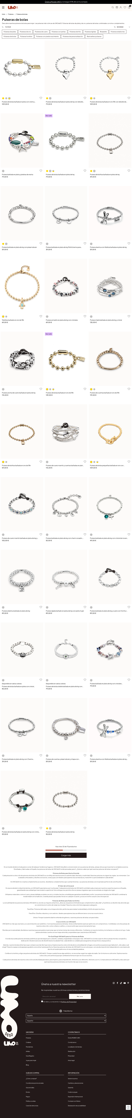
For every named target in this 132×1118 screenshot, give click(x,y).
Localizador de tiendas (75, 1047)
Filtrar (8, 27)
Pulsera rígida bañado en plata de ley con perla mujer (65, 611)
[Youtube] (124, 983)
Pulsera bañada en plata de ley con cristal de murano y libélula (109, 538)
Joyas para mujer (31, 1060)
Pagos (28, 1096)
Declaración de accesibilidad (77, 1105)
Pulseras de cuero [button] (41, 32)
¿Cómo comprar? (31, 1078)
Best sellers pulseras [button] (94, 36)
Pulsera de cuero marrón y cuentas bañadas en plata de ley (65, 466)
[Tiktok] (121, 983)
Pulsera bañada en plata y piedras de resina (17, 174)
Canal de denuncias (32, 1105)
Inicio (4, 14)
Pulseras (11, 14)
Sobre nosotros (73, 1078)
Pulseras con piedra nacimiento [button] (47, 36)
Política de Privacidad (68, 1001)
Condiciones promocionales (35, 1083)
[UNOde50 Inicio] (13, 7)
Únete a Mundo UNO (53, 2)
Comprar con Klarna (74, 1101)
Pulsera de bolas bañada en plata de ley (60, 174)
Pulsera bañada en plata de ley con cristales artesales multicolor (106, 684)
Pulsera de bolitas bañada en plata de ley (105, 174)
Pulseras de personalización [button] (73, 36)
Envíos (28, 1092)
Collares (28, 1042)
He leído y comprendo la (59, 1001)
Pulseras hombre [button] (26, 36)
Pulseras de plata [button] (10, 32)
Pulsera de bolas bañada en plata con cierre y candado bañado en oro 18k (18, 102)
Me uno (80, 996)
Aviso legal (71, 1060)
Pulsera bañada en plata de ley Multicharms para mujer (63, 247)
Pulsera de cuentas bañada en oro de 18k (104, 393)
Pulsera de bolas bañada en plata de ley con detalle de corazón (64, 102)
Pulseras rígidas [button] (90, 32)
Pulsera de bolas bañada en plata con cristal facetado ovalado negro (18, 686)
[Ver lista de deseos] (124, 7)
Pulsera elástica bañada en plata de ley (16, 611)
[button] (120, 7)
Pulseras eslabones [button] (118, 32)
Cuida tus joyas (72, 1092)
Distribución (71, 1051)
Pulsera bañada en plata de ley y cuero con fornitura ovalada (108, 611)
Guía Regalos (30, 1056)
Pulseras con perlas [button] (59, 32)
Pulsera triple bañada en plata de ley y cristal (106, 320)
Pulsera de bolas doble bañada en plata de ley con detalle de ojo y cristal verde (64, 686)
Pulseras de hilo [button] (75, 32)
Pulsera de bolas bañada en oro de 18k (60, 393)
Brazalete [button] (103, 32)
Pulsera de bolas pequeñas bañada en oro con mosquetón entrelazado (106, 466)
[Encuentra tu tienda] (116, 7)
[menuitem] (5, 14)
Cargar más (66, 855)
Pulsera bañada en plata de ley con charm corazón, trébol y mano (64, 538)
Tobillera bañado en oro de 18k (13, 320)
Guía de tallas (30, 1087)
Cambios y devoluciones (75, 1083)
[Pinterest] (128, 983)
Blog (27, 1065)
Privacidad (71, 1056)
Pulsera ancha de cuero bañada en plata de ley (18, 393)
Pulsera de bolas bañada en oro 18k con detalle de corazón (108, 102)
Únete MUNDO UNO (74, 1038)
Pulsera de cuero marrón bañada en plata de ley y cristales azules (19, 538)
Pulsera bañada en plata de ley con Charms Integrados (17, 759)
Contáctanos (72, 1042)
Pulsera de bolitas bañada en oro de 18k (16, 465)
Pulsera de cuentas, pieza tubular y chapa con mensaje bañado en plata (62, 759)
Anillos (28, 1051)
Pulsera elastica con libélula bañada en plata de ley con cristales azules (108, 759)
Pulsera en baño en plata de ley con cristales (62, 320)
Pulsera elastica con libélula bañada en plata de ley (108, 247)
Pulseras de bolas (21, 14)
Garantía (70, 1087)
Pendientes (29, 1047)
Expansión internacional (75, 1096)
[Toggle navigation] (3, 7)
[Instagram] (113, 983)
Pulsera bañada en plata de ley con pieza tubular (19, 247)
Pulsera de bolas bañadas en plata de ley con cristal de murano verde (20, 832)
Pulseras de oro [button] (25, 32)
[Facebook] (117, 983)
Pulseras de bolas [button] (10, 36)
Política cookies (31, 1101)
